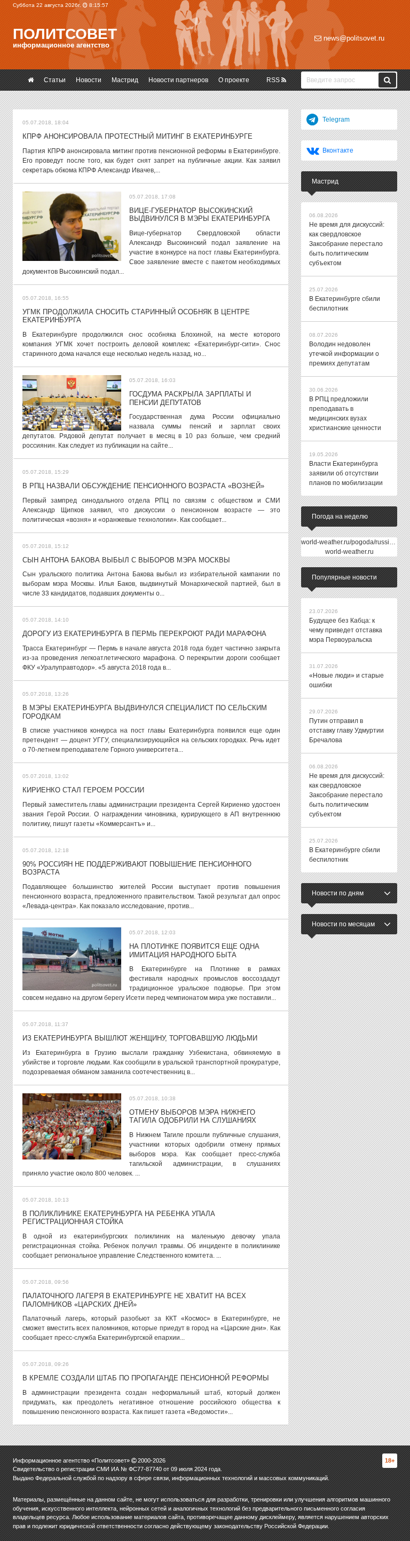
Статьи (55, 80)
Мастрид (125, 80)
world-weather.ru (349, 551)
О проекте (233, 80)
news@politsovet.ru (352, 38)
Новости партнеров (178, 80)
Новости (88, 80)
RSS (273, 80)
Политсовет (65, 34)
